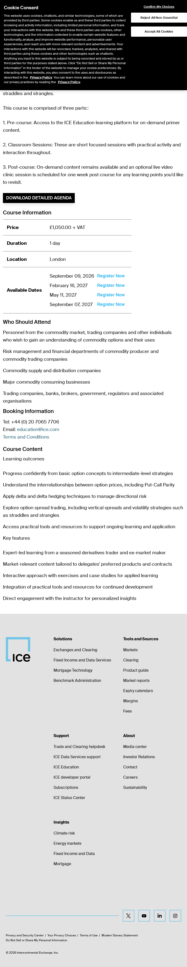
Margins (130, 700)
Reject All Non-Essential (159, 18)
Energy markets (67, 843)
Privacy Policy (41, 77)
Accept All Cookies (159, 31)
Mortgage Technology (73, 670)
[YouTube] (144, 916)
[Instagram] (175, 916)
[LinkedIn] (160, 916)
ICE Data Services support (77, 756)
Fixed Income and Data (74, 853)
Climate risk (64, 833)
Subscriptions (66, 787)
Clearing (131, 660)
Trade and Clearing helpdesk (79, 746)
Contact (130, 767)
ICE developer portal (72, 777)
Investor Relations (139, 756)
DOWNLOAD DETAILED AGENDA (39, 198)
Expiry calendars (138, 690)
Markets (130, 649)
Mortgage (62, 863)
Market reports (136, 680)
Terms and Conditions (26, 437)
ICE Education (66, 767)
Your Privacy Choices (61, 935)
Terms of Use (89, 935)
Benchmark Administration (77, 680)
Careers (130, 777)
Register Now (111, 276)
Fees (127, 711)
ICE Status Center (69, 797)
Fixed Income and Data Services (82, 660)
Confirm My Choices (159, 7)
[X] (128, 916)
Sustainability (135, 787)
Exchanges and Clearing (75, 649)
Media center (135, 746)
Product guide (136, 670)
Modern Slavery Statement (120, 935)
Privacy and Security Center (25, 935)
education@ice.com (38, 429)
